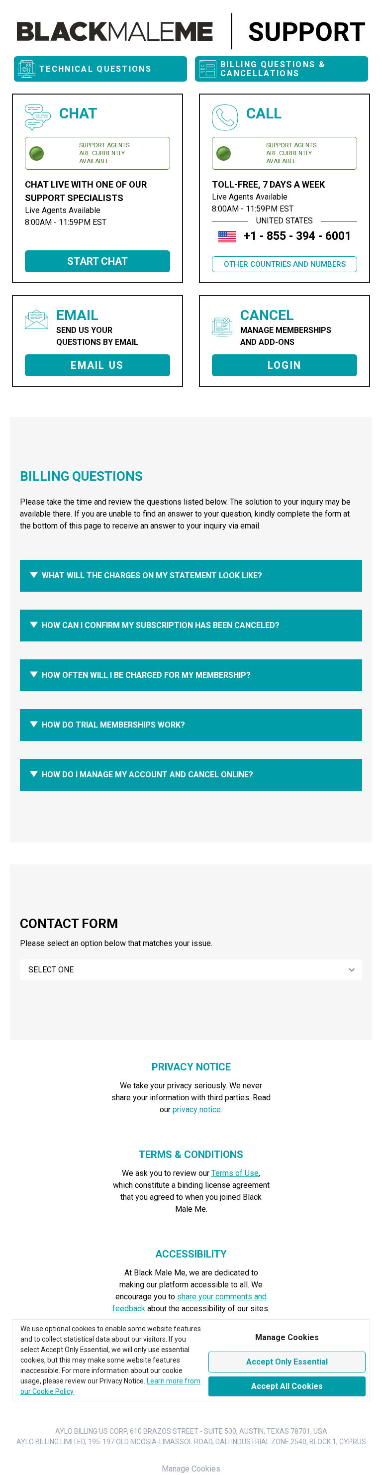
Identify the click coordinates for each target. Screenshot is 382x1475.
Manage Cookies (191, 1469)
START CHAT (97, 261)
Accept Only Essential (287, 1362)
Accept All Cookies (287, 1386)
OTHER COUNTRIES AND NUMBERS (285, 264)
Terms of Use (235, 1173)
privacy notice (197, 1109)
